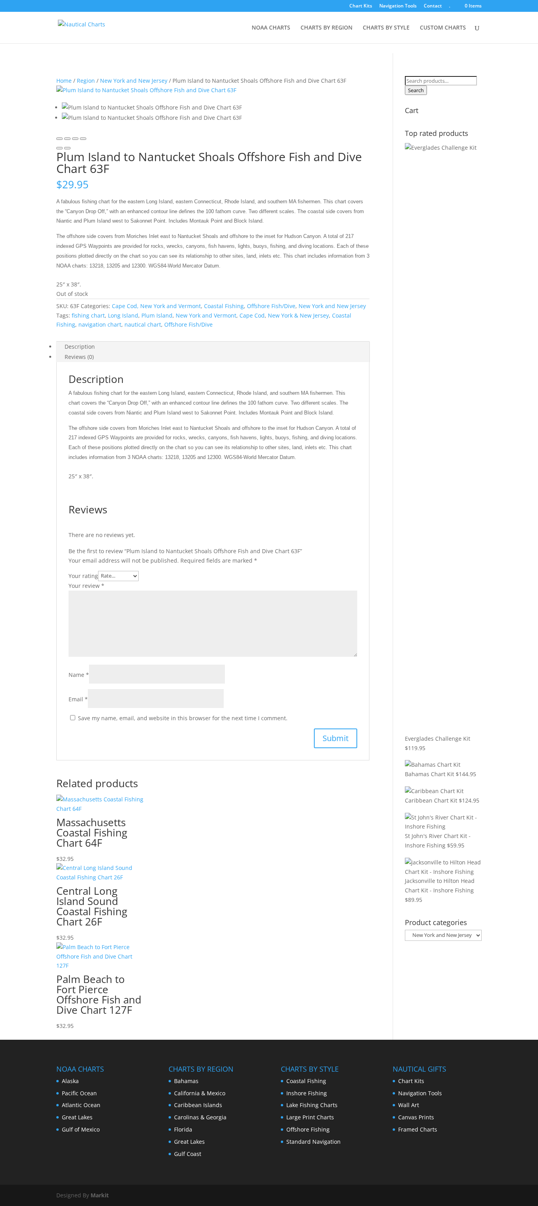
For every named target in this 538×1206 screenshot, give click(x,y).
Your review (86, 585)
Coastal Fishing (224, 306)
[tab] (213, 347)
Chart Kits (360, 6)
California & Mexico (199, 1093)
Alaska (70, 1081)
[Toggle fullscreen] (75, 139)
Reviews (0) (79, 356)
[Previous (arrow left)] (59, 148)
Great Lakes (77, 1117)
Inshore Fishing (306, 1093)
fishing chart (88, 315)
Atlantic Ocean (81, 1105)
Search (416, 90)
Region (86, 80)
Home (64, 80)
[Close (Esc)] (59, 139)
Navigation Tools (398, 6)
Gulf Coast (187, 1154)
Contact (433, 6)
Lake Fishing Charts (312, 1105)
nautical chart (142, 324)
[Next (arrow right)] (67, 148)
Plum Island (157, 315)
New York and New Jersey (133, 80)
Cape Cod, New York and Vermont (156, 306)
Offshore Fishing (308, 1129)
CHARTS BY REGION (326, 28)
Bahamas (186, 1081)
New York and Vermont (206, 315)
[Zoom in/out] (83, 139)
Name (79, 674)
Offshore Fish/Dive (271, 306)
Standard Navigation (313, 1141)
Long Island (123, 315)
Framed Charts (417, 1129)
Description (80, 346)
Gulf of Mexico (81, 1129)
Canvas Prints (416, 1117)
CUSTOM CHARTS (443, 28)
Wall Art (408, 1105)
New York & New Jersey (298, 315)
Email (78, 699)
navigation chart (99, 324)
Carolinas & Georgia (200, 1117)
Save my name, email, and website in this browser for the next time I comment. (183, 718)
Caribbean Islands (198, 1105)
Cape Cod (252, 315)
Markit (100, 1195)
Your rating (83, 575)
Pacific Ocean (79, 1093)
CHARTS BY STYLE (386, 28)
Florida (183, 1129)
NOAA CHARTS (271, 28)
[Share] (67, 139)
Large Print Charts (310, 1117)
